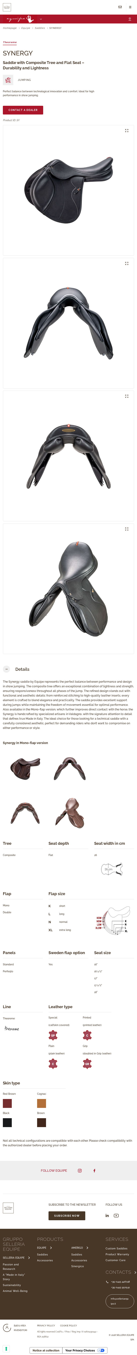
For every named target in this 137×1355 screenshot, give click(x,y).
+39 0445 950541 (120, 1287)
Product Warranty (117, 1254)
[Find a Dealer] (129, 19)
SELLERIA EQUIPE (13, 1257)
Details (22, 669)
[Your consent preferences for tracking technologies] (6, 1348)
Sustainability (12, 1285)
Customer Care (116, 1260)
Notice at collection (46, 1350)
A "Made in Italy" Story (14, 1277)
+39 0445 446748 (120, 1281)
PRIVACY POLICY (46, 1325)
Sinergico (77, 1266)
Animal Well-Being (15, 1291)
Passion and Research (11, 1266)
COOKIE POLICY (68, 1325)
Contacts (119, 1272)
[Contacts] (120, 7)
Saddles (42, 1254)
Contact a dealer (23, 109)
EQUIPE (41, 1247)
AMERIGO (77, 1247)
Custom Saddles (117, 1248)
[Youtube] (116, 1216)
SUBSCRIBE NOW (67, 1215)
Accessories (45, 1260)
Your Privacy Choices (80, 1350)
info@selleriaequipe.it (120, 1301)
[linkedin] (107, 1215)
